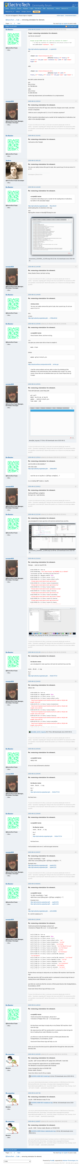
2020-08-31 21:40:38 (34, 266)
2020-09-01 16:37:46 (34, 1093)
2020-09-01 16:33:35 (34, 1054)
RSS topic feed (72, 26)
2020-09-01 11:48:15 (34, 1005)
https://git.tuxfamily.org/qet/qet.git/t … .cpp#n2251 (42, 865)
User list (13, 8)
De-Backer (9, 29)
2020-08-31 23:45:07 (34, 852)
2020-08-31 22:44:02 (34, 681)
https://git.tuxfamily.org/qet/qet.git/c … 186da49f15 (42, 468)
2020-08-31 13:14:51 (34, 135)
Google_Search (26, 11)
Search (19, 8)
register (66, 23)
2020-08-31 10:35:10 (34, 101)
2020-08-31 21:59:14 (34, 457)
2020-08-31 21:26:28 (34, 187)
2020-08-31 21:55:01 (34, 384)
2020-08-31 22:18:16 (34, 558)
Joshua (8, 160)
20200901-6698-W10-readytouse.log (41, 1102)
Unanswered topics (70, 15)
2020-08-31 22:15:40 (34, 514)
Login (31, 8)
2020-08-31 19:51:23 (34, 160)
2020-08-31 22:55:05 (34, 774)
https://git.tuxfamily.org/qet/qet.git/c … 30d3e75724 (42, 676)
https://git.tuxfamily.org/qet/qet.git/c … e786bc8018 (42, 318)
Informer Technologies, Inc (70, 1160)
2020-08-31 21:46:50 (34, 294)
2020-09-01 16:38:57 (34, 1121)
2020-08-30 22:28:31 (34, 29)
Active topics (60, 15)
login (60, 23)
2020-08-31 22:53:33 (34, 749)
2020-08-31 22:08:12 (34, 486)
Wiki (44, 8)
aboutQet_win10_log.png (38, 732)
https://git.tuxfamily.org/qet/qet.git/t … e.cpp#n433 (42, 49)
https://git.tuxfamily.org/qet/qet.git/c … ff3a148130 (42, 206)
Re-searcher (10, 1054)
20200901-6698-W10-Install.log (40, 1076)
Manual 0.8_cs (10, 11)
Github (18, 11)
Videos (58, 8)
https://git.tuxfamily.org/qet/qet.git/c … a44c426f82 (42, 911)
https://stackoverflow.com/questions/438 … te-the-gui (43, 364)
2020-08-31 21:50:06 (34, 324)
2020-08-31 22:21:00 (34, 652)
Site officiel (38, 8)
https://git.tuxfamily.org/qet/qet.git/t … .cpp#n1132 (42, 867)
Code (17, 20)
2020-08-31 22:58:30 (34, 813)
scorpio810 (10, 101)
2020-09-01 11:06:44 (34, 919)
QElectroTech (10, 20)
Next (19, 23)
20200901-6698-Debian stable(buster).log (43, 1131)
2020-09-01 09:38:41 (34, 884)
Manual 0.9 (65, 8)
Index (7, 8)
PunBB (52, 1160)
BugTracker (50, 8)
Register (25, 8)
